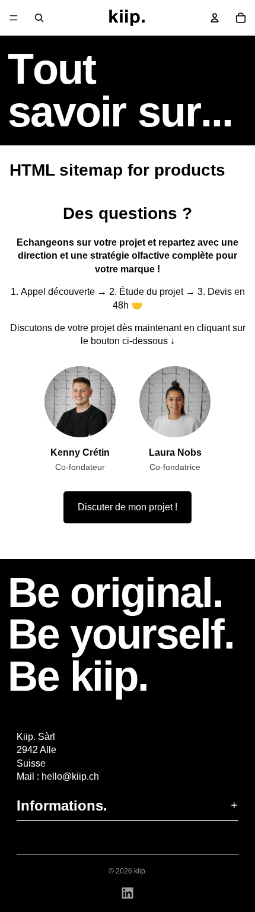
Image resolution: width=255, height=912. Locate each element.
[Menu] (13, 17)
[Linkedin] (127, 893)
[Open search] (39, 18)
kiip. (140, 871)
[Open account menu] (215, 18)
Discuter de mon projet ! (127, 507)
